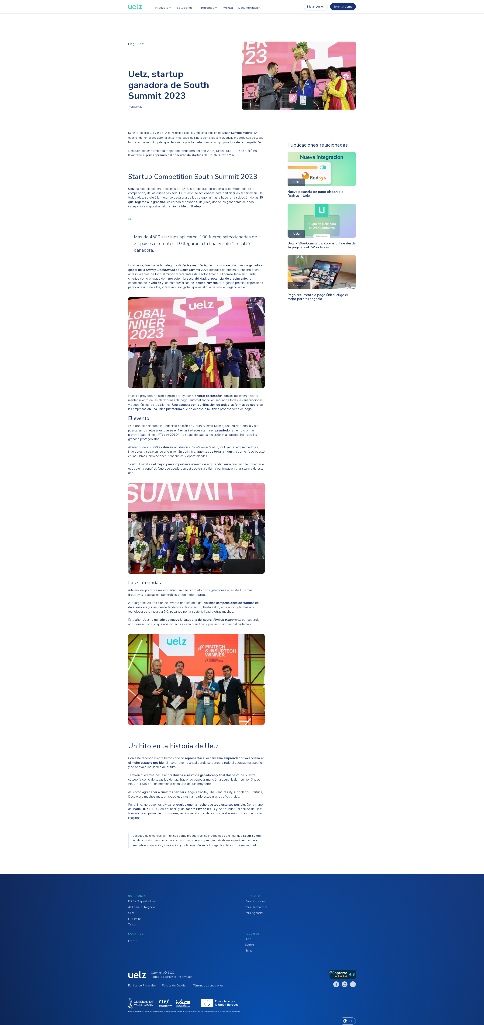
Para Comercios (255, 901)
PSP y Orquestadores (142, 901)
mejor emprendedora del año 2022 (190, 151)
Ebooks (249, 945)
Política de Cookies (174, 985)
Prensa (132, 941)
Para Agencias (254, 913)
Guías (248, 950)
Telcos (132, 924)
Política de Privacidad (142, 985)
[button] (162, 7)
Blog (248, 939)
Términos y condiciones (208, 985)
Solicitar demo (343, 6)
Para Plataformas (256, 907)
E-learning (134, 919)
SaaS (131, 913)
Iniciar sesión (316, 6)
